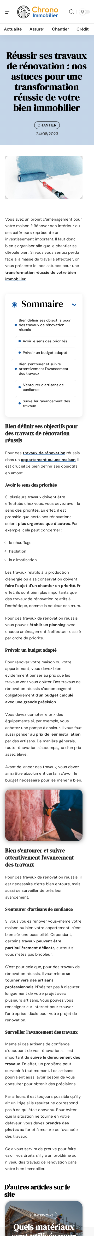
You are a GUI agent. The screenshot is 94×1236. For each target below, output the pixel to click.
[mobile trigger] (9, 11)
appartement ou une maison (48, 459)
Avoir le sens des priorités (45, 341)
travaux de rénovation (44, 453)
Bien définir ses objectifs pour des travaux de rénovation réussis (44, 325)
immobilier (15, 279)
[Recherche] (71, 12)
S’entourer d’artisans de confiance (43, 387)
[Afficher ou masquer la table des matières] (69, 304)
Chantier (47, 125)
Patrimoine (44, 1215)
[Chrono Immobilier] (37, 11)
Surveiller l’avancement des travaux (46, 403)
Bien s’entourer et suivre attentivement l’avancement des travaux (43, 369)
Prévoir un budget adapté (45, 352)
